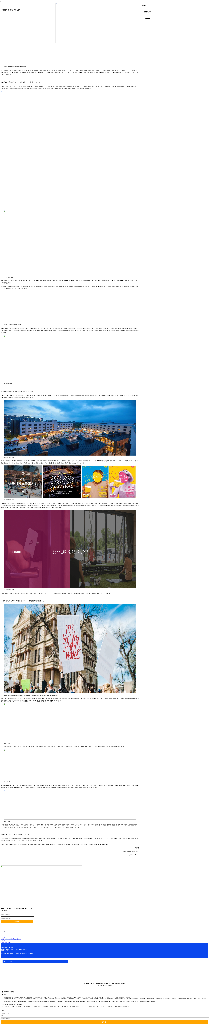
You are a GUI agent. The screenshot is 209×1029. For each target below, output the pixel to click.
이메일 (3, 1015)
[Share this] (4, 931)
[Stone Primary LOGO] (97, 42)
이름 (2, 1010)
